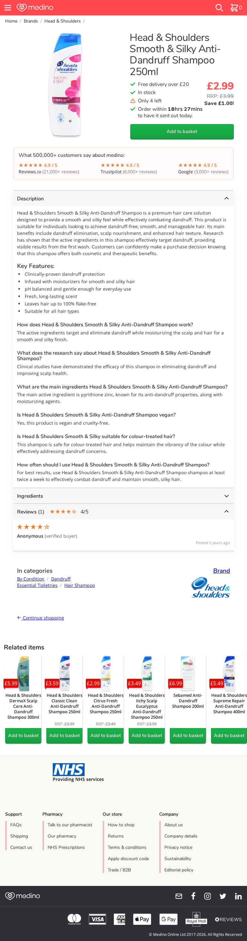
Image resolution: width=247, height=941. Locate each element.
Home (11, 21)
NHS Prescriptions (66, 847)
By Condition (30, 579)
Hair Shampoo (79, 585)
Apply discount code (128, 859)
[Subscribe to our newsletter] (176, 896)
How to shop (121, 825)
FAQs (16, 825)
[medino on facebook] (189, 896)
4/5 (52, 511)
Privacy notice (178, 847)
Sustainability (177, 859)
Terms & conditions (127, 847)
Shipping (19, 836)
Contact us (21, 847)
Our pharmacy (62, 836)
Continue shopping (43, 618)
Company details (180, 836)
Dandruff (61, 579)
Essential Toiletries (37, 585)
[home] (75, 7)
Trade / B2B (119, 870)
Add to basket (182, 131)
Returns (116, 836)
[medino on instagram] (204, 896)
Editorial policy (178, 870)
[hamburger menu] (7, 7)
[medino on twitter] (220, 896)
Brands (31, 21)
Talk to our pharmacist (70, 825)
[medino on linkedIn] (235, 896)
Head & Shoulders (62, 21)
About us (173, 825)
